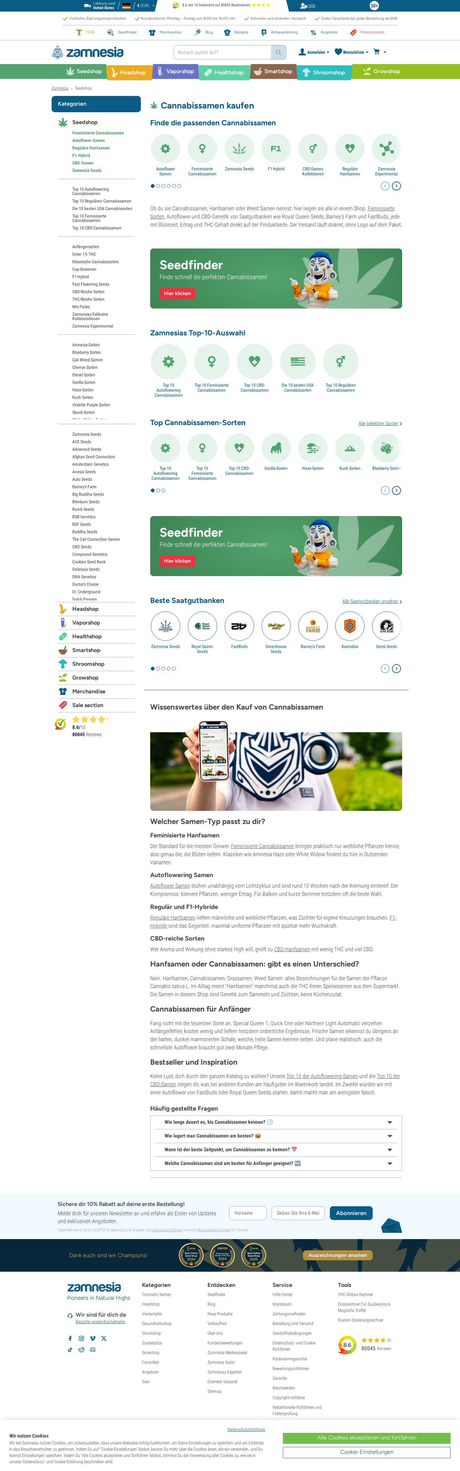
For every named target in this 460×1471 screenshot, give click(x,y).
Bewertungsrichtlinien (291, 1368)
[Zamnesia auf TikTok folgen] (70, 1350)
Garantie (280, 1378)
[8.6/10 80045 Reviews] (93, 719)
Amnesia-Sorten (86, 344)
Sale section (87, 705)
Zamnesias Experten (224, 1371)
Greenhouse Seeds (276, 649)
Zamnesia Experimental (386, 171)
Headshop (85, 608)
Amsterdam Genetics (90, 464)
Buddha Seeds (84, 531)
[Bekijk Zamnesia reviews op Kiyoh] (60, 724)
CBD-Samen (83, 162)
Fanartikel (150, 1362)
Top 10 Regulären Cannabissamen (341, 388)
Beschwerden (284, 1387)
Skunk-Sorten (83, 412)
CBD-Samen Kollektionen (313, 171)
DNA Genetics (84, 576)
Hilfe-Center (283, 1294)
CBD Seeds (81, 546)
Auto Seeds (82, 479)
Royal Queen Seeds (202, 649)
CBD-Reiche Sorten (88, 291)
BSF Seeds (81, 524)
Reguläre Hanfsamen (350, 171)
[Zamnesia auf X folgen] (104, 1338)
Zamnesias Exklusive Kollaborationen (90, 316)
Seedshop (85, 122)
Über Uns (215, 1333)
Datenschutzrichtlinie (166, 1230)
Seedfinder (216, 1294)
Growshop (85, 677)
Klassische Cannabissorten (95, 261)
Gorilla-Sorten (276, 468)
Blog (211, 1304)
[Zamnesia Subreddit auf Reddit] (81, 1350)
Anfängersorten (85, 246)
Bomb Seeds (83, 509)
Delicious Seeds (86, 569)
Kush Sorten (350, 468)
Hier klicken (177, 293)
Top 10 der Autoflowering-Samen (322, 1076)
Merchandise (88, 691)
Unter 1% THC (84, 254)
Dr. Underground (86, 591)
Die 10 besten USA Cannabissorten (298, 388)
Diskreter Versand (222, 1381)
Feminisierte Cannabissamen (202, 171)
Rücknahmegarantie (290, 1358)
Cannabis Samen (156, 1294)
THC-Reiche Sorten (88, 299)
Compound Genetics (89, 554)
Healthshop (87, 636)
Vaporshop (86, 622)
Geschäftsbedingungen (292, 1333)
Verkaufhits (217, 1323)
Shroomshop (88, 663)
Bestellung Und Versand (293, 1323)
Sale (145, 1381)
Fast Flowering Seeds (90, 284)
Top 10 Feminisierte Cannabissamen (212, 388)
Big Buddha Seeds (88, 494)
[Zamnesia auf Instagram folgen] (81, 1338)
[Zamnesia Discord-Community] (92, 1350)
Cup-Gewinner (84, 269)
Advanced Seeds (86, 449)
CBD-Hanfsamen (292, 949)
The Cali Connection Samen (96, 539)
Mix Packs (81, 306)
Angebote (150, 1371)
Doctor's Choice (85, 584)
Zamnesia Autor (221, 1362)
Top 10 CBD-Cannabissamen (255, 388)
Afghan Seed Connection (93, 456)
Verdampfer (152, 1313)
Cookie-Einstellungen (367, 1451)
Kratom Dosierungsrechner (360, 1320)
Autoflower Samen (165, 171)
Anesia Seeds (84, 471)
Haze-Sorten (313, 468)
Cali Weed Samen (87, 359)
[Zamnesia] (108, 52)
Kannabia (350, 646)
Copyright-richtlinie (289, 1397)
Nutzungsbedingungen (213, 1230)
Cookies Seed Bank (88, 561)
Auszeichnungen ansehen (338, 1255)
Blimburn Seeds (86, 501)
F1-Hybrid (276, 168)
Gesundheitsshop (156, 1323)
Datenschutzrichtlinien (246, 1429)
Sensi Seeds (386, 646)
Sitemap (214, 1391)
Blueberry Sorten (386, 468)
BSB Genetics (83, 516)
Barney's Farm (313, 646)
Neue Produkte (220, 1313)
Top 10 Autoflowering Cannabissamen (169, 390)
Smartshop (86, 650)
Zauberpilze (152, 1342)
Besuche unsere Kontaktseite (100, 1321)
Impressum (282, 1304)
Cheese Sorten (85, 367)
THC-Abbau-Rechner (355, 1294)
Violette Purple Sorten (91, 404)
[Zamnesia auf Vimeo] (92, 1338)
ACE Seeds (81, 441)
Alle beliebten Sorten (378, 423)
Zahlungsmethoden (289, 1313)
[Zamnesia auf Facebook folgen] (70, 1338)
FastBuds (239, 646)
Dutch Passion (84, 599)
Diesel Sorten (83, 374)
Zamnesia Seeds (239, 168)
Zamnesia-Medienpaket (227, 1352)
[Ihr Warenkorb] (381, 52)
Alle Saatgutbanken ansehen (370, 601)
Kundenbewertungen (225, 1342)
